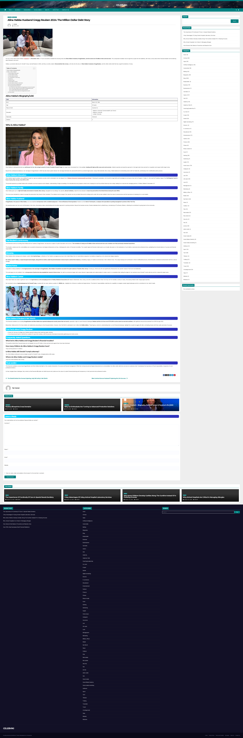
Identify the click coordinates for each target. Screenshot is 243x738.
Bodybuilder (186, 81)
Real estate (186, 212)
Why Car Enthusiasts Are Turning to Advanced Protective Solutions (89, 407)
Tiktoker (185, 256)
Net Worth (186, 199)
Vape (184, 273)
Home (206, 735)
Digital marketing (187, 121)
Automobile (186, 68)
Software (185, 246)
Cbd (184, 98)
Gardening (186, 158)
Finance (185, 142)
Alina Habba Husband (13, 76)
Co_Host (185, 111)
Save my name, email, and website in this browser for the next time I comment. (25, 473)
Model (184, 195)
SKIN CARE (186, 229)
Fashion (185, 138)
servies (185, 226)
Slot (184, 232)
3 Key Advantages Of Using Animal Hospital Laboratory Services (199, 35)
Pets (184, 209)
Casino (185, 95)
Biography (14, 17)
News (184, 202)
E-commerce (186, 128)
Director (185, 125)
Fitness (185, 145)
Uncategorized (187, 269)
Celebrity (185, 101)
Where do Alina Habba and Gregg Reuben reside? (21, 90)
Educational (186, 132)
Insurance (185, 172)
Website (6, 465)
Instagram (185, 168)
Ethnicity (11, 78)
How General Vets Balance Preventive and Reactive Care (197, 45)
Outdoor (185, 205)
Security (185, 219)
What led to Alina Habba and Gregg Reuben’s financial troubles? (23, 87)
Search (185, 16)
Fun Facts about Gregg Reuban (15, 84)
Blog (184, 78)
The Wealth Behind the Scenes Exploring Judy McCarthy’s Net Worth (28, 378)
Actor (184, 54)
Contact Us (65, 10)
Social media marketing (189, 242)
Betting (185, 71)
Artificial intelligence (188, 64)
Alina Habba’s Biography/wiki (13, 70)
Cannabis (185, 91)
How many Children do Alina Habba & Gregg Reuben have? (22, 88)
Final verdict (11, 92)
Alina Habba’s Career (13, 81)
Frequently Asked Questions (15, 85)
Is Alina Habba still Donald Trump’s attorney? (20, 89)
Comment (7, 423)
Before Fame (11, 80)
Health (47, 10)
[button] (236, 10)
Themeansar (29, 735)
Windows (185, 279)
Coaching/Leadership (188, 108)
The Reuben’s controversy (14, 77)
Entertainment (186, 135)
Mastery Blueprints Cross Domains (18, 407)
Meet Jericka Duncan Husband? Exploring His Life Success (109, 378)
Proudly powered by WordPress (9, 735)
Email (6, 457)
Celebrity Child (187, 105)
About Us (232, 735)
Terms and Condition (220, 735)
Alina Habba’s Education (14, 73)
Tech (10, 10)
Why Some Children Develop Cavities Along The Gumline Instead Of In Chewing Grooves (205, 38)
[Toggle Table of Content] (33, 68)
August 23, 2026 (11, 499)
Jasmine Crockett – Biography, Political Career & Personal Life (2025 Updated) (148, 406)
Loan (184, 182)
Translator (186, 262)
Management (186, 185)
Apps (184, 61)
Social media (38, 10)
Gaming (185, 155)
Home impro (27, 10)
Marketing (185, 189)
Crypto (185, 115)
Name (6, 449)
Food (184, 152)
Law (184, 175)
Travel (185, 266)
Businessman (186, 88)
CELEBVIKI (121, 5)
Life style (56, 10)
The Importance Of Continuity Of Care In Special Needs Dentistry (199, 32)
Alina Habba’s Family (13, 74)
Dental (185, 118)
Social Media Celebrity (188, 239)
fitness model (186, 148)
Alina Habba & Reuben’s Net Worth (16, 82)
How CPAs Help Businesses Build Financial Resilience (16, 527)
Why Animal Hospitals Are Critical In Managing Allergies (197, 42)
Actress (9, 17)
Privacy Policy (211, 735)
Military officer (187, 192)
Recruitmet (186, 215)
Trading (185, 259)
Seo (184, 222)
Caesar (15, 24)
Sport (184, 249)
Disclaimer (227, 735)
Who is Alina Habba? (12, 71)
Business (17, 10)
